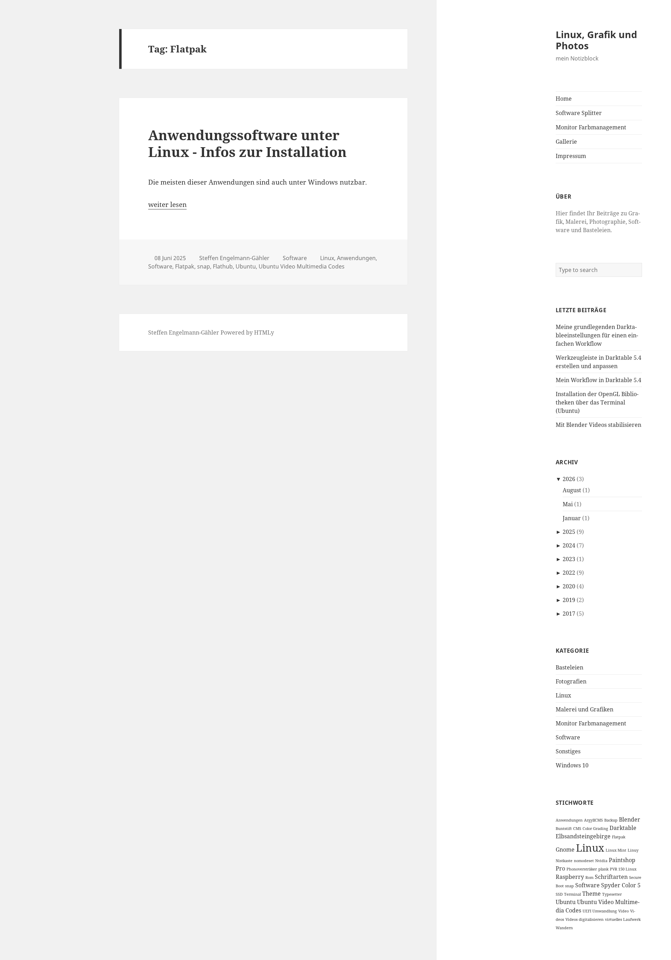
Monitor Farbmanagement (591, 127)
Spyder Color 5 (621, 885)
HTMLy (264, 332)
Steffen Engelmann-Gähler (234, 258)
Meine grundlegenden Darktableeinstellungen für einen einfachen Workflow (597, 335)
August (572, 490)
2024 (569, 545)
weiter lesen (167, 204)
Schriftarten (611, 877)
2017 (569, 613)
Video (623, 911)
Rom (589, 877)
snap (569, 885)
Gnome (565, 849)
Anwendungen (569, 820)
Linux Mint (616, 850)
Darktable (622, 828)
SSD (559, 894)
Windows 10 (572, 765)
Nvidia (601, 860)
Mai (568, 504)
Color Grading (595, 828)
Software (568, 737)
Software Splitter (579, 113)
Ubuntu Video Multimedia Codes (302, 266)
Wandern (564, 927)
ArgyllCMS (593, 820)
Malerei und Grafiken (584, 709)
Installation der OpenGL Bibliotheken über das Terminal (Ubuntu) (597, 402)
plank (603, 869)
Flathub (223, 266)
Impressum (571, 156)
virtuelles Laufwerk (623, 919)
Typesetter (612, 894)
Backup (611, 820)
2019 (569, 600)
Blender (629, 819)
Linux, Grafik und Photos (596, 40)
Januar (572, 518)
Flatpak (618, 836)
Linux (563, 695)
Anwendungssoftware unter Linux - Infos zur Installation (247, 143)
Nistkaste (564, 860)
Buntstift (564, 828)
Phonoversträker (582, 869)
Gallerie (566, 141)
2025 (569, 532)
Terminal (572, 894)
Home (564, 98)
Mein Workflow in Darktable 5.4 (598, 380)
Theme (591, 893)
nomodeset (584, 860)
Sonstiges (568, 751)
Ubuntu (566, 902)
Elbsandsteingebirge (583, 836)
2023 (569, 559)
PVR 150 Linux (623, 869)
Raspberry (570, 877)
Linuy (633, 850)
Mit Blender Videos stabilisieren (598, 425)
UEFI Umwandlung (600, 911)
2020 (569, 586)
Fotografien (571, 681)
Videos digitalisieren (584, 919)
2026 (569, 479)
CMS (577, 828)
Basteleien (569, 667)
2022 (569, 572)
